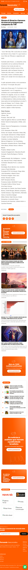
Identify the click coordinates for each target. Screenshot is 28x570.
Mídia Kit (2, 557)
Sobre (1, 556)
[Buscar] (26, 9)
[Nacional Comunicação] (20, 508)
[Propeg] (20, 502)
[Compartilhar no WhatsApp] (7, 218)
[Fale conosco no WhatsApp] (25, 567)
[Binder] (20, 495)
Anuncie (2, 559)
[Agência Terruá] (7, 502)
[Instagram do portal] (13, 218)
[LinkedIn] (26, 1)
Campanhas (16, 13)
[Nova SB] (7, 495)
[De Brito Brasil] (7, 515)
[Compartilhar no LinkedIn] (4, 218)
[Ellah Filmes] (7, 508)
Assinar (24, 533)
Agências (23, 13)
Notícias (9, 13)
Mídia (24, 549)
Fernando (8, 5)
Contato (2, 561)
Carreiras (25, 551)
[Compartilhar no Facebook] (10, 218)
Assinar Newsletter (19, 9)
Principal (3, 13)
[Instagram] (24, 1)
